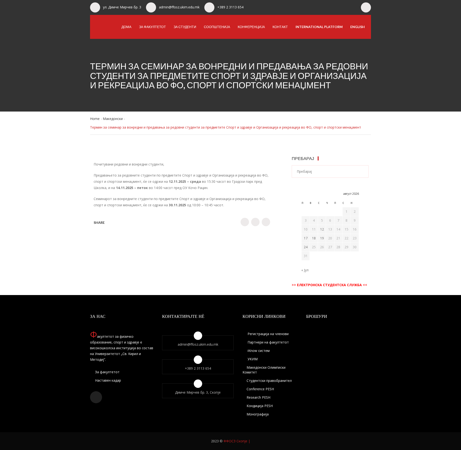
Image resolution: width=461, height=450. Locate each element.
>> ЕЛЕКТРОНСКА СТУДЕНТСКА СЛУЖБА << (329, 285)
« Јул (305, 270)
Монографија (258, 414)
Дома (126, 27)
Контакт (280, 27)
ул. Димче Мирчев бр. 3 (122, 7)
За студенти (185, 27)
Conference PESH (260, 389)
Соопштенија (217, 27)
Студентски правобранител (269, 380)
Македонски (113, 118)
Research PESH (258, 397)
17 (306, 238)
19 (322, 238)
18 (314, 238)
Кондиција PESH (260, 405)
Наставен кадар (107, 380)
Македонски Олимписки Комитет (264, 369)
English (357, 27)
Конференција (251, 27)
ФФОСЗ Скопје (235, 441)
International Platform (319, 27)
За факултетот (152, 27)
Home (95, 118)
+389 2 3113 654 (230, 7)
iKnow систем (258, 350)
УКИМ (252, 359)
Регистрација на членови (268, 334)
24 (306, 247)
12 (322, 229)
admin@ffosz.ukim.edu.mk (179, 7)
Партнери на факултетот (268, 342)
